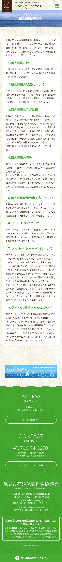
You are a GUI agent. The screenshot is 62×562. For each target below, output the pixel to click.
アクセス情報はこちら (31, 420)
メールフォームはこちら (31, 465)
